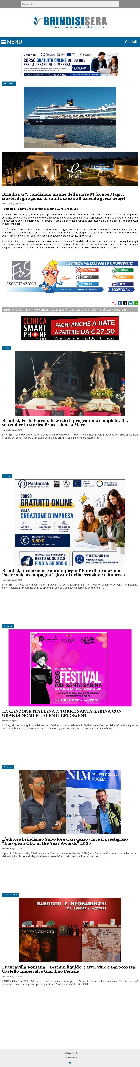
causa (79, 309)
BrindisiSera (9, 84)
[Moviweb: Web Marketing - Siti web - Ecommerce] (70, 1066)
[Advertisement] (70, 457)
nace (35, 309)
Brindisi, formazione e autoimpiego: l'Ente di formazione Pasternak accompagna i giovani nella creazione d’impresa (63, 573)
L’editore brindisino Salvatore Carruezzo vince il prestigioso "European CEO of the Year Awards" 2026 (65, 841)
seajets (104, 309)
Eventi (6, 348)
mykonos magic (20, 309)
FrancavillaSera (10, 895)
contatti (131, 42)
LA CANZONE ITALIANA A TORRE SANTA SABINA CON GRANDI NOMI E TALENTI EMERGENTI (62, 713)
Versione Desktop (70, 1057)
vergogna (45, 309)
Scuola (7, 476)
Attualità (8, 626)
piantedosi (91, 309)
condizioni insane (63, 309)
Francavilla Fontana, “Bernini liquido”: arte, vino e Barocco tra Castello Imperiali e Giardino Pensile (68, 969)
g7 (124, 309)
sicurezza (116, 309)
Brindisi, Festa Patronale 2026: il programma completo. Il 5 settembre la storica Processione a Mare (65, 423)
